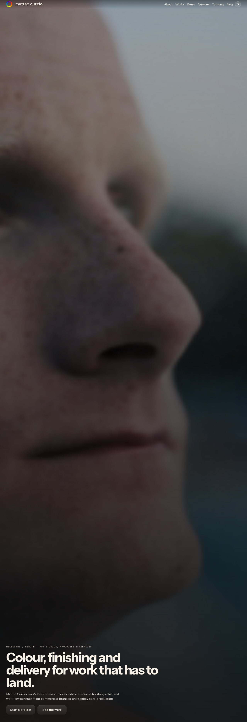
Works (179, 4)
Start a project (20, 710)
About (168, 4)
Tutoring (218, 4)
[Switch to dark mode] (238, 4)
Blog (230, 4)
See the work (52, 710)
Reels (191, 4)
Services (203, 4)
